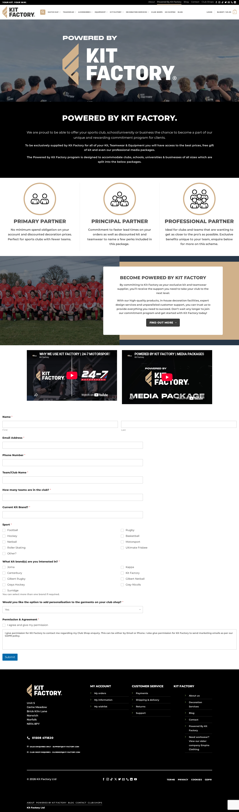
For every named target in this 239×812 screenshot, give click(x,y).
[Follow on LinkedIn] (235, 2)
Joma (10, 567)
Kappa (130, 567)
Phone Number (13, 455)
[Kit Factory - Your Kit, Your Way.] (18, 12)
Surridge (13, 590)
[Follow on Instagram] (219, 2)
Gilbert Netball (135, 578)
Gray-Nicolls (133, 584)
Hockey (12, 535)
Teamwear (68, 12)
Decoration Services (136, 12)
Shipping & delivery (147, 699)
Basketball (132, 535)
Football (12, 530)
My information (103, 699)
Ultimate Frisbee (136, 547)
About (151, 2)
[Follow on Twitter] (226, 2)
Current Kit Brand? (16, 507)
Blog (186, 2)
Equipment (100, 12)
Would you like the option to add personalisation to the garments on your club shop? (62, 602)
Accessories (84, 12)
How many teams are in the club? (26, 489)
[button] (209, 12)
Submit (10, 657)
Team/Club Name (15, 472)
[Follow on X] (115, 779)
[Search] (42, 12)
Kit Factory (115, 12)
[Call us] (232, 2)
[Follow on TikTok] (223, 2)
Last (123, 430)
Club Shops (208, 2)
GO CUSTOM (170, 12)
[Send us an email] (229, 2)
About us (194, 695)
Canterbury (14, 572)
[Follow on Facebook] (216, 2)
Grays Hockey (16, 584)
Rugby (130, 530)
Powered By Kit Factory (169, 2)
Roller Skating (16, 547)
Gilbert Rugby (16, 578)
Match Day (53, 12)
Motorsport (133, 541)
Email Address (13, 437)
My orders (100, 693)
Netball (12, 541)
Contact (195, 2)
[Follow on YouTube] (135, 779)
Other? (11, 553)
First (5, 430)
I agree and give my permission (27, 625)
